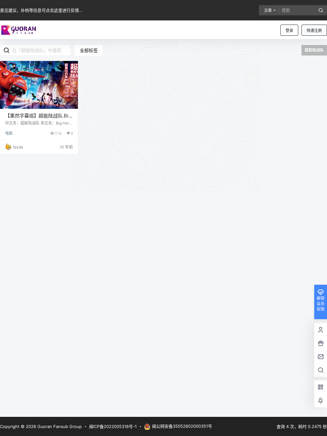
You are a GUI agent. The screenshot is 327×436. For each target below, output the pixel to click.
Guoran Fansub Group (59, 426)
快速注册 (314, 30)
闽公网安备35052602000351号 (182, 426)
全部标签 (89, 50)
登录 (289, 30)
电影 (9, 133)
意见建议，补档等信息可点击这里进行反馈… (41, 10)
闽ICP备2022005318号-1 (113, 426)
